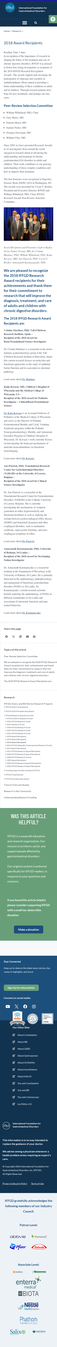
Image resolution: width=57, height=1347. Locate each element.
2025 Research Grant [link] (16, 724)
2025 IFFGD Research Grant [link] (19, 721)
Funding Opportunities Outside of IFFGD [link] (23, 770)
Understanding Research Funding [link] (20, 797)
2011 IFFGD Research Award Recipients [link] (23, 751)
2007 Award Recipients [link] (16, 760)
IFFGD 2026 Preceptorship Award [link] (20, 711)
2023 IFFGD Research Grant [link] (19, 730)
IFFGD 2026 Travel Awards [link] (17, 707)
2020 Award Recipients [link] (16, 736)
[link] (53, 19)
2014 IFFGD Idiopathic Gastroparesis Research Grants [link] (29, 745)
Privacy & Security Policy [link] (15, 1183)
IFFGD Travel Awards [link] (14, 774)
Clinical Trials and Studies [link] (16, 785)
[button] (24, 23)
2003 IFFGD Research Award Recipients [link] (23, 766)
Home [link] (7, 31)
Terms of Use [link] (37, 1183)
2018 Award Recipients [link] (16, 742)
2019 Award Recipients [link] (16, 739)
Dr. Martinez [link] (28, 379)
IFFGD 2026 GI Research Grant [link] (20, 718)
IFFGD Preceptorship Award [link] (17, 779)
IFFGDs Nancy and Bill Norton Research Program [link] (28, 703)
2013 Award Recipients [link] (16, 748)
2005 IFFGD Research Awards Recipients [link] (24, 763)
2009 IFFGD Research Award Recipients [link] (23, 754)
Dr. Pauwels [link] (28, 541)
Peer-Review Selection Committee (21, 656)
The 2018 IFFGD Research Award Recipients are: (28, 681)
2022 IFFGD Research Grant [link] (19, 733)
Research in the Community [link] (17, 791)
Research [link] (16, 31)
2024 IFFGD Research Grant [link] (19, 727)
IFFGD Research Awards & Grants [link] (20, 715)
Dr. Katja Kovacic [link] (13, 413)
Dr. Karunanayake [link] (31, 612)
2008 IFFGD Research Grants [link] (19, 757)
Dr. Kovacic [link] (28, 458)
